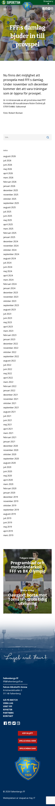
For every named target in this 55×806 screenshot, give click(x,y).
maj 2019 (7, 526)
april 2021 (8, 428)
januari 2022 (9, 390)
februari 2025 (9, 233)
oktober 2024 (9, 250)
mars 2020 (8, 484)
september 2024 (11, 254)
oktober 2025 (9, 198)
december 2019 (10, 497)
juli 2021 (7, 416)
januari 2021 (9, 441)
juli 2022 (7, 365)
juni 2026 (7, 164)
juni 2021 (7, 420)
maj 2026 (7, 169)
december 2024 (10, 241)
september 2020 (11, 458)
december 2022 (10, 343)
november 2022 (10, 347)
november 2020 (10, 450)
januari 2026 (9, 186)
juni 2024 (7, 267)
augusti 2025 (9, 207)
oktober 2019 (9, 505)
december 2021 (10, 394)
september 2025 (11, 203)
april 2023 (8, 326)
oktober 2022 (9, 352)
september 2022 (11, 356)
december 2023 (10, 292)
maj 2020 (7, 475)
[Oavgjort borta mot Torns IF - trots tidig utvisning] (27, 597)
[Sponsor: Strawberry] (48, 3)
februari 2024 (9, 284)
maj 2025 (7, 220)
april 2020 (8, 479)
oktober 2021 (9, 403)
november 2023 (10, 296)
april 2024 (8, 275)
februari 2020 (9, 488)
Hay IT (32, 798)
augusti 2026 (9, 156)
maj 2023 (7, 322)
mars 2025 (8, 228)
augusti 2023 (9, 309)
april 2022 (8, 377)
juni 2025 (7, 215)
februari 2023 (9, 335)
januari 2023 (9, 339)
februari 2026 (9, 181)
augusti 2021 (9, 411)
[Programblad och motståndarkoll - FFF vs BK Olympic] (27, 565)
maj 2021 (7, 424)
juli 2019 (7, 518)
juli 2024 (7, 262)
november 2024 (10, 245)
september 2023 (11, 305)
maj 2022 (7, 373)
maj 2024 (7, 271)
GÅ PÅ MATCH (10, 700)
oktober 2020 (9, 454)
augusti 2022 (9, 360)
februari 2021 (9, 437)
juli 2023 (7, 313)
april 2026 (8, 173)
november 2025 (10, 194)
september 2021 (11, 407)
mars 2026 (8, 177)
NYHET (27, 19)
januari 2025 (9, 237)
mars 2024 (8, 279)
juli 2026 (7, 160)
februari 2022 (9, 386)
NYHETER (7, 709)
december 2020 (10, 445)
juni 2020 (7, 471)
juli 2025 (7, 211)
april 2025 (8, 224)
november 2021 (10, 399)
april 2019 (8, 531)
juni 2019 (7, 522)
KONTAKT (8, 716)
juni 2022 (7, 369)
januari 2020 (9, 492)
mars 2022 (8, 382)
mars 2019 (8, 535)
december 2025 (10, 190)
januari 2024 (9, 288)
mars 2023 (8, 330)
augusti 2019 (9, 514)
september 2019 (11, 509)
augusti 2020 (9, 462)
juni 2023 (7, 318)
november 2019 (10, 501)
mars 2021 (8, 433)
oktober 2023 (9, 301)
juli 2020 (7, 467)
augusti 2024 (9, 258)
